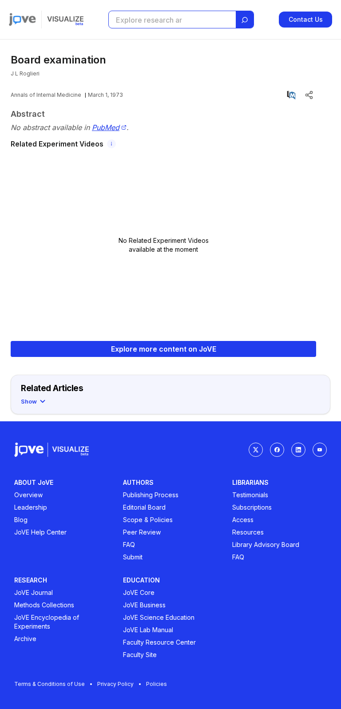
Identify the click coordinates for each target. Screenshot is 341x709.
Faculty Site (140, 654)
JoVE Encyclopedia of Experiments (46, 622)
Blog (21, 519)
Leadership (30, 507)
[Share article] (309, 95)
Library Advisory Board (265, 544)
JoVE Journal (33, 592)
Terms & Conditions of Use (49, 684)
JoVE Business (144, 605)
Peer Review (142, 532)
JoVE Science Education (158, 617)
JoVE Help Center (40, 532)
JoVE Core (139, 592)
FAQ (129, 544)
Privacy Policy (115, 684)
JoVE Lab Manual (148, 630)
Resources (248, 532)
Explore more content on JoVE (163, 349)
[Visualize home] (65, 19)
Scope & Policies (148, 519)
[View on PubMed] (291, 95)
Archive (25, 638)
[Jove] (22, 19)
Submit (133, 557)
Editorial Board (144, 507)
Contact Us (306, 19)
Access (243, 519)
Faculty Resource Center (159, 642)
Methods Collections (44, 605)
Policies (156, 684)
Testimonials (250, 495)
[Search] (245, 20)
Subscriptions (252, 507)
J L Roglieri (25, 73)
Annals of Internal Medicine (46, 94)
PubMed (105, 127)
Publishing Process (150, 495)
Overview (28, 495)
